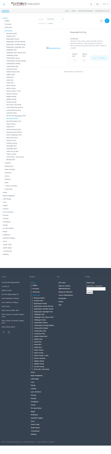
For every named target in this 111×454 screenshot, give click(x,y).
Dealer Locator (7, 290)
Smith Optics (7, 248)
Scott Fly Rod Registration (11, 282)
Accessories (8, 189)
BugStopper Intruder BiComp (15, 41)
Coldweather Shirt (12, 66)
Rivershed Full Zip (78, 32)
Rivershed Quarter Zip (13, 121)
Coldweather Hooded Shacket (16, 61)
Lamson (6, 209)
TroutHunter (7, 251)
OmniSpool (7, 222)
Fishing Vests (9, 166)
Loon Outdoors (8, 212)
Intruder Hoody (11, 102)
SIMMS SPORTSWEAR (85, 11)
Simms (5, 18)
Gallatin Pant (10, 74)
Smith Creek (7, 244)
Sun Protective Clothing (10, 302)
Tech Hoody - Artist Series (15, 157)
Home (67, 11)
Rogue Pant (10, 126)
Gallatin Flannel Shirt (13, 72)
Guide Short (10, 83)
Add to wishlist (100, 58)
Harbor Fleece (11, 85)
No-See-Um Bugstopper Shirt (16, 116)
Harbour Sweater (12, 94)
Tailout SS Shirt (11, 154)
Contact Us (5, 286)
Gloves (7, 176)
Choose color (84, 55)
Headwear (8, 172)
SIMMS (5, 10)
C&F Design (7, 199)
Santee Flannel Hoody (13, 129)
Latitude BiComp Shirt (13, 110)
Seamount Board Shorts (14, 132)
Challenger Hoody (12, 55)
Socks (6, 182)
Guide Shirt (10, 80)
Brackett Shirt (11, 36)
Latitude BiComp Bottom (14, 107)
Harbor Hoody (11, 88)
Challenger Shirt (11, 50)
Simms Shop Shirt (12, 137)
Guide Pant (10, 77)
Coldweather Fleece (13, 58)
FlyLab (5, 205)
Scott (5, 241)
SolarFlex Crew (11, 140)
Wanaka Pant (10, 159)
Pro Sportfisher (8, 228)
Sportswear (8, 31)
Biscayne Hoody (11, 33)
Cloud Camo (6, 306)
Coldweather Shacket (13, 63)
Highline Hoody (11, 99)
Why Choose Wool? (8, 327)
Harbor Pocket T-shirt (13, 91)
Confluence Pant (11, 69)
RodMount (6, 235)
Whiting (6, 254)
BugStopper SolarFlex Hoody (15, 44)
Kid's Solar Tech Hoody (13, 105)
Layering (7, 163)
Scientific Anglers (9, 238)
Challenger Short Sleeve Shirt (16, 52)
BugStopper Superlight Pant (15, 47)
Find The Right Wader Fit (10, 294)
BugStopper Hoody (12, 39)
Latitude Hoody (11, 113)
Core (4, 202)
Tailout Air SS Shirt (12, 151)
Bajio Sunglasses (9, 195)
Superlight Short (11, 148)
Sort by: (41, 19)
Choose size (74, 55)
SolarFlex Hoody (11, 143)
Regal (5, 231)
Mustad (5, 218)
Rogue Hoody (10, 124)
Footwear (8, 24)
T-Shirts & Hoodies (11, 186)
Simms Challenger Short (14, 135)
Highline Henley (11, 96)
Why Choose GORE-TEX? (10, 310)
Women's (8, 179)
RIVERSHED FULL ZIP (102, 11)
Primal (5, 225)
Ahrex (5, 192)
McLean (5, 215)
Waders (7, 21)
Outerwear (8, 27)
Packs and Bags (10, 169)
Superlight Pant (11, 146)
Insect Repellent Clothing (10, 298)
